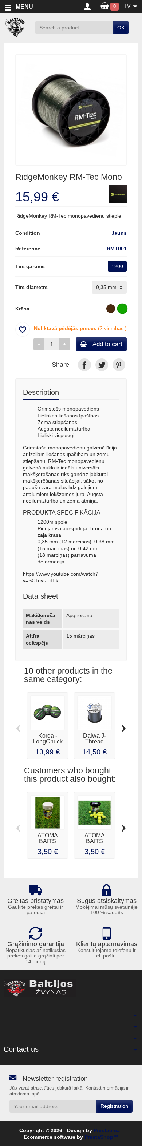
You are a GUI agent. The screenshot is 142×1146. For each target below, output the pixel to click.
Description (41, 392)
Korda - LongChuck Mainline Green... (48, 744)
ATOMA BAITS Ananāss (94, 841)
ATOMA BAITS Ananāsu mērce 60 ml (47, 844)
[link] (84, 364)
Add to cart (107, 344)
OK (121, 28)
